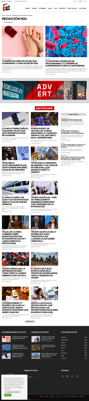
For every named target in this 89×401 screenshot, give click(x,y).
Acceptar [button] (7, 395)
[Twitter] (85, 1)
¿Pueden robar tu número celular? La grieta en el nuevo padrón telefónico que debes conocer (15, 308)
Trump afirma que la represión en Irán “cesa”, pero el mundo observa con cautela (14, 272)
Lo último (82, 8)
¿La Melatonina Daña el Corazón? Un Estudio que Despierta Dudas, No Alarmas (15, 132)
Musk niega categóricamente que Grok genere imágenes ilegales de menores (14, 166)
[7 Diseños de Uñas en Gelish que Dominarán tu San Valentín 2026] (23, 41)
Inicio (3, 15)
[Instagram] (80, 1)
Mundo (34, 8)
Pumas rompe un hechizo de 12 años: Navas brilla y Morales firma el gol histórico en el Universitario (44, 133)
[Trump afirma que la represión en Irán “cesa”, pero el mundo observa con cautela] (15, 259)
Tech (55, 8)
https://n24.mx (7, 22)
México (27, 8)
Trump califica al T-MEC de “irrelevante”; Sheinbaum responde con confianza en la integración (44, 202)
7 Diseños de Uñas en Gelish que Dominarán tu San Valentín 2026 (20, 62)
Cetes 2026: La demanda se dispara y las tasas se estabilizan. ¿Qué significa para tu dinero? (44, 167)
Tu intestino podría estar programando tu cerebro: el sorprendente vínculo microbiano (65, 63)
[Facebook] (77, 1)
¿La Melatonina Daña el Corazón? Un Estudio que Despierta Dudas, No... (18, 355)
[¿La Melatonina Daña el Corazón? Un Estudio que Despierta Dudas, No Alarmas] (15, 119)
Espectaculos (72, 8)
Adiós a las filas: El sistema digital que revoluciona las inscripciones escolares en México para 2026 (44, 308)
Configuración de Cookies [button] (12, 392)
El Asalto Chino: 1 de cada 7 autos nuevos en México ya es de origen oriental (15, 201)
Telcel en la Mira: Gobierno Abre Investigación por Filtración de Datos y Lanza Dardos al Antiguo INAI (14, 238)
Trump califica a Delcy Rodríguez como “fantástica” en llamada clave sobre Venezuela (43, 236)
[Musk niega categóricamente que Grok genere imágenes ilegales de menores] (15, 153)
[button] (74, 1)
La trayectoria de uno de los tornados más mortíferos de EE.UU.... (48, 347)
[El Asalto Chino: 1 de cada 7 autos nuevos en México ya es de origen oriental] (15, 188)
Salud (50, 8)
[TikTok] (83, 1)
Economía (42, 8)
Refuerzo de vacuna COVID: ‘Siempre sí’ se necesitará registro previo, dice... (48, 338)
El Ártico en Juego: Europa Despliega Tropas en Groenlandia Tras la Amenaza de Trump (44, 273)
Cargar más (29, 321)
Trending (5, 301)
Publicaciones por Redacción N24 (22, 15)
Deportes (62, 8)
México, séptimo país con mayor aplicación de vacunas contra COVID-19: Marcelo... (49, 355)
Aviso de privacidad (35, 399)
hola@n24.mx (36, 377)
